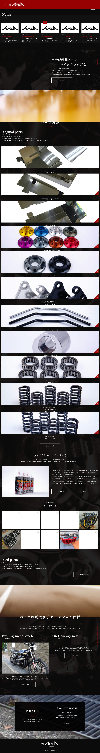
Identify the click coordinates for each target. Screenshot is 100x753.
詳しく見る (26, 685)
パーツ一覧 (51, 446)
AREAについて (62, 80)
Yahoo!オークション (85, 575)
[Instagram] (19, 527)
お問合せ (85, 491)
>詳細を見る (92, 9)
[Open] (11, 520)
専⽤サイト (62, 491)
